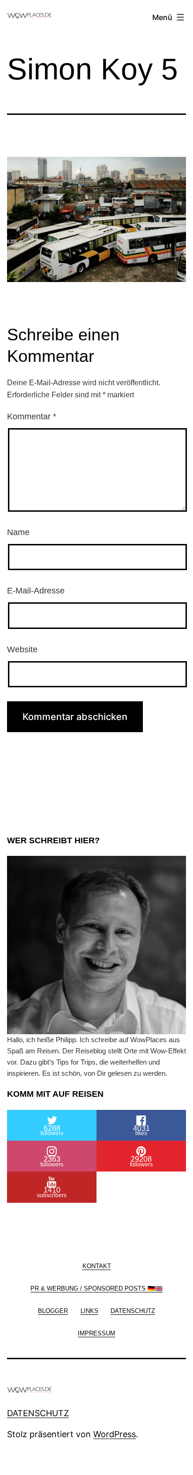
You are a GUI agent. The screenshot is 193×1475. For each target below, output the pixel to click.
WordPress (114, 1434)
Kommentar (31, 416)
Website (22, 649)
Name (18, 532)
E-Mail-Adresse (36, 590)
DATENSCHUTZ (38, 1413)
